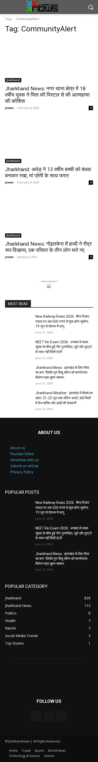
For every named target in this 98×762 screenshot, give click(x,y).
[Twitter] (61, 716)
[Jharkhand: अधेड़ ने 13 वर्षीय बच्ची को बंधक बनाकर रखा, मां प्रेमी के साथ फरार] (49, 141)
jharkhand (13, 80)
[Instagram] (49, 716)
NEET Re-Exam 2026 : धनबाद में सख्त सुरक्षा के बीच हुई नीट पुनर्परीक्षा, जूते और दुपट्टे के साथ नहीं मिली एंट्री (63, 347)
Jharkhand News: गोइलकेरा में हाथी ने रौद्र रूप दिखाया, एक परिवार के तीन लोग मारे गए (48, 247)
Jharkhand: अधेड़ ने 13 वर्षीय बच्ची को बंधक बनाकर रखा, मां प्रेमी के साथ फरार (48, 172)
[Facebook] (36, 716)
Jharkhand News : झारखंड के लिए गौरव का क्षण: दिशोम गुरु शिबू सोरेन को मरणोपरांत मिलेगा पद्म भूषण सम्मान (62, 372)
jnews (9, 108)
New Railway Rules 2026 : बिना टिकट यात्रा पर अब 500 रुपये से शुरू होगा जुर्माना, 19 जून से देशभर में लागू (62, 321)
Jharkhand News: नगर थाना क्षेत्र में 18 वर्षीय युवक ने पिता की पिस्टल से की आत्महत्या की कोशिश (47, 95)
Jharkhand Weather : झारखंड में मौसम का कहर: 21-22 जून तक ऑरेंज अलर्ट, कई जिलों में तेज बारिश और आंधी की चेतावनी (64, 398)
